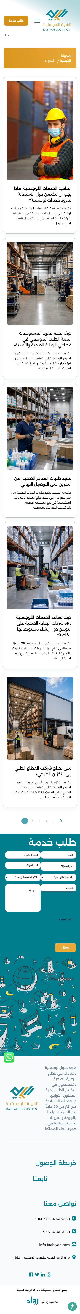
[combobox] (68, 866)
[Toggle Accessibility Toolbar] (72, 1306)
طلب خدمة (16, 21)
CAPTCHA (66, 919)
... (54, 821)
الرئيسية (65, 61)
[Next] (61, 820)
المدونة (50, 61)
